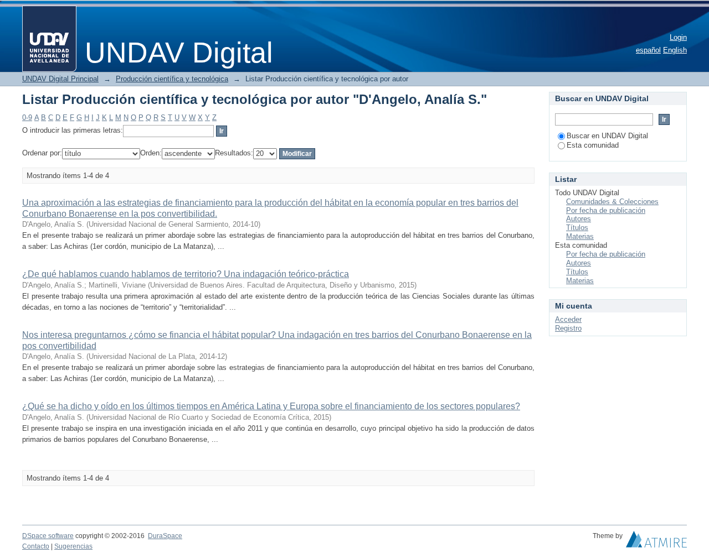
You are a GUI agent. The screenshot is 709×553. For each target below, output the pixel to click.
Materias (580, 236)
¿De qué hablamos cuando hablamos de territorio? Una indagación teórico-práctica (185, 274)
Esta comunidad (593, 145)
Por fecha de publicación (605, 210)
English (675, 50)
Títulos (577, 227)
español (648, 50)
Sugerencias (73, 546)
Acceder (568, 319)
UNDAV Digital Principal (60, 79)
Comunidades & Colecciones (612, 201)
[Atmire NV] (656, 542)
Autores (578, 219)
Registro (568, 328)
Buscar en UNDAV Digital (607, 136)
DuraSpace (165, 536)
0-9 (27, 117)
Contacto (35, 546)
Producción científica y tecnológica (172, 79)
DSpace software (48, 536)
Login (678, 37)
